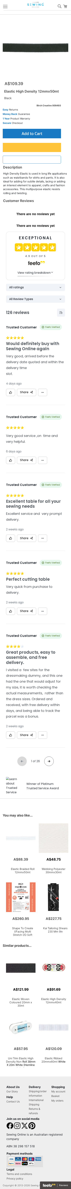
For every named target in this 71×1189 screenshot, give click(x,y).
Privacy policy (15, 1178)
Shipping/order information (38, 1093)
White (22, 933)
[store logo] (35, 4)
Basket (55, 1096)
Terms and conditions (19, 1173)
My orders (57, 1100)
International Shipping (36, 1102)
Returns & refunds (34, 1111)
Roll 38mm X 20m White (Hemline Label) (21, 1063)
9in (55, 930)
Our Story (12, 1091)
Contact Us (13, 1101)
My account (58, 1091)
